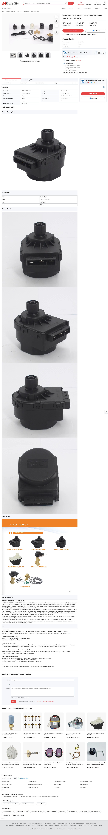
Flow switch (57, 787)
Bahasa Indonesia (98, 825)
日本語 (71, 825)
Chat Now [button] (97, 30)
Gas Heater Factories (22, 811)
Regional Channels (73, 823)
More (3, 818)
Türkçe (84, 825)
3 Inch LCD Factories (51, 811)
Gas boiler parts (5, 781)
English (17, 825)
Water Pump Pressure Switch (35, 784)
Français (33, 825)
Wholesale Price (56, 823)
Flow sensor (83, 787)
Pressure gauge (5, 787)
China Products (23, 823)
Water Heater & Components (23, 11)
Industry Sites (64, 823)
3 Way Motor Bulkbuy (18, 815)
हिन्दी (75, 825)
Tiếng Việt (90, 825)
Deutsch (51, 825)
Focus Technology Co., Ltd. (43, 828)
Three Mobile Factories (8, 811)
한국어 (66, 825)
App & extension (87, 8)
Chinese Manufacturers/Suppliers (35, 823)
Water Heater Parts (35, 11)
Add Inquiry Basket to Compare (31, 61)
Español (22, 825)
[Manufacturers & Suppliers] (10, 3)
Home (3, 11)
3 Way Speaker (83, 811)
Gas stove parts (32, 781)
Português (27, 825)
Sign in (104, 4)
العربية (62, 825)
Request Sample (92, 34)
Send (13, 701)
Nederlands (57, 825)
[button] (73, 83)
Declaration (70, 828)
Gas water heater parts (59, 781)
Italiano (46, 825)
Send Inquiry (73, 30)
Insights (94, 823)
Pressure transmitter (33, 787)
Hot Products (15, 823)
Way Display (62, 811)
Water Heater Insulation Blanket (10, 804)
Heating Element (41, 804)
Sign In (65, 72)
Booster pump (57, 784)
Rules (105, 8)
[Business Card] (104, 87)
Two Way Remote (72, 811)
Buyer (70, 8)
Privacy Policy (77, 828)
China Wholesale (47, 823)
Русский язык (40, 825)
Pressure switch (84, 784)
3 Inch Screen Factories (36, 811)
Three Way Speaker (95, 811)
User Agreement (62, 828)
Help (78, 8)
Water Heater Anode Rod (28, 804)
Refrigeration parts (6, 784)
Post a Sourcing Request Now (45, 701)
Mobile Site (88, 823)
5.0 (87, 82)
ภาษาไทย (80, 825)
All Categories (7, 8)
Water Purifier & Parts (85, 781)
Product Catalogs (23, 778)
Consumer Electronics (10, 11)
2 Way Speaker (6, 815)
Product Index (81, 823)
